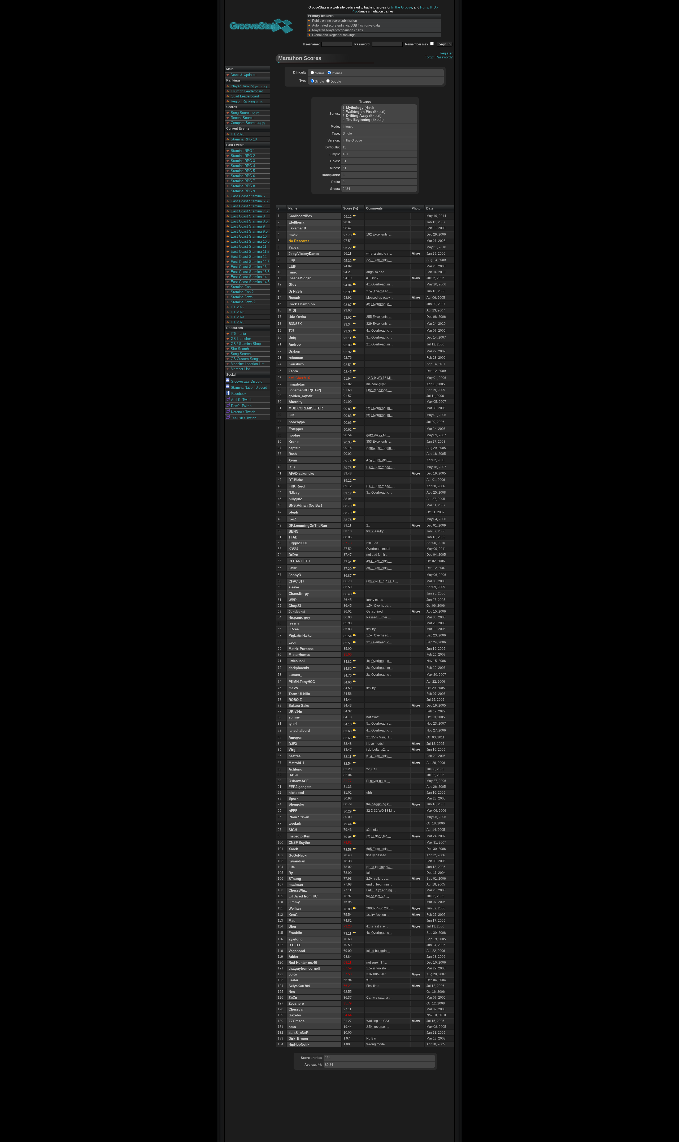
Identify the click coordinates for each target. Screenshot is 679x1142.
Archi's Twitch (241, 400)
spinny (294, 717)
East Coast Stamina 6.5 (249, 201)
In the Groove (401, 7)
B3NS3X (295, 324)
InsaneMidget (300, 278)
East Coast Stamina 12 (249, 257)
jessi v (294, 623)
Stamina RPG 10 (244, 139)
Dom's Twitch (241, 406)
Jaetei (293, 980)
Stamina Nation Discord (249, 388)
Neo (292, 992)
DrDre (293, 555)
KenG (293, 915)
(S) (261, 86)
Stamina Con (241, 287)
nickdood (296, 793)
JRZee (294, 629)
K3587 (293, 549)
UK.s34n (295, 711)
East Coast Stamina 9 (248, 226)
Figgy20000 (298, 543)
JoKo (293, 974)
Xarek (293, 849)
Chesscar (296, 1009)
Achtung (295, 769)
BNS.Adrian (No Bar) (305, 505)
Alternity (295, 402)
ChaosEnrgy (299, 594)
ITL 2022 (237, 307)
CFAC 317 (296, 581)
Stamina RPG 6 (243, 176)
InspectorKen (299, 836)
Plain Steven (299, 817)
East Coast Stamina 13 (249, 267)
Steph (293, 512)
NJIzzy (294, 493)
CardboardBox (300, 216)
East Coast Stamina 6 (248, 196)
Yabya (293, 247)
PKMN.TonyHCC (302, 682)
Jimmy (294, 902)
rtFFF (293, 811)
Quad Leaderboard (245, 96)
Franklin (295, 933)
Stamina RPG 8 (243, 186)
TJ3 (291, 331)
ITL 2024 (237, 317)
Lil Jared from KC (303, 896)
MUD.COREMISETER (306, 408)
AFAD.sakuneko (301, 474)
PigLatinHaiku (300, 636)
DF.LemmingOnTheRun (308, 526)
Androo (295, 345)
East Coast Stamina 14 (249, 277)
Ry (291, 873)
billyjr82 (295, 499)
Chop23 (295, 606)
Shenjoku (296, 804)
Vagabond (297, 951)
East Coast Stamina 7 (248, 206)
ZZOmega (296, 1021)
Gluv (292, 284)
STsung (295, 879)
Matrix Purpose (301, 649)
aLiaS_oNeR (298, 1033)
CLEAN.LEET (299, 561)
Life (292, 867)
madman (296, 885)
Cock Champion (302, 304)
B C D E (295, 945)
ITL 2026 (237, 134)
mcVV (293, 688)
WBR (293, 600)
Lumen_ (295, 675)
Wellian (295, 908)
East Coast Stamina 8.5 (249, 221)
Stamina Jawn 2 (243, 302)
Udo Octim (297, 317)
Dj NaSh (295, 291)
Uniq (292, 338)
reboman (296, 358)
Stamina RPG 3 (243, 161)
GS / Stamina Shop (246, 344)
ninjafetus (297, 384)
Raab (293, 454)
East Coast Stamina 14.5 (250, 282)
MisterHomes (299, 655)
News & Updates (243, 75)
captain (295, 448)
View (416, 254)
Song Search (241, 354)
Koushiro (296, 364)
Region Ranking (243, 101)
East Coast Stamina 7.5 (249, 211)
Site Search (240, 349)
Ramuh (294, 298)
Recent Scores (242, 118)
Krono (294, 442)
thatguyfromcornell (304, 968)
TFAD (293, 537)
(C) (265, 86)
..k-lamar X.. (298, 228)
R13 (292, 467)
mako (293, 235)
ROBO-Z (295, 700)
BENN (293, 531)
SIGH (293, 830)
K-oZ (292, 519)
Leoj (292, 642)
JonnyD (295, 575)
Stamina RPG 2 (243, 156)
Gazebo (295, 1015)
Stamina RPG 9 (243, 191)
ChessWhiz (298, 890)
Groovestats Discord (246, 381)
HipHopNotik (299, 1044)
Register (446, 53)
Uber (292, 927)
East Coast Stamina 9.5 (249, 231)
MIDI (292, 311)
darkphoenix (299, 668)
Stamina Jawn (242, 297)
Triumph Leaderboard (247, 91)
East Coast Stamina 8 (248, 216)
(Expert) (365, 112)
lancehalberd (299, 731)
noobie (294, 435)
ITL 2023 (237, 312)
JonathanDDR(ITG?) (305, 390)
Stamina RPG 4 (243, 166)
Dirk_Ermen (298, 1039)
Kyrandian (297, 861)
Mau (292, 921)
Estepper (296, 429)
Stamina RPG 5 (243, 171)
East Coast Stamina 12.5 (250, 262)
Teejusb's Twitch (243, 418)
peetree (295, 756)
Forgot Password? (438, 57)
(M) (257, 86)
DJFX (293, 744)
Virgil (293, 750)
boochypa (297, 422)
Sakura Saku (299, 706)
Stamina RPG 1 (243, 151)
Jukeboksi (297, 612)
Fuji (292, 260)
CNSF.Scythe (299, 843)
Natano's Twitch (243, 412)
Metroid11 (296, 763)
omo (292, 1027)
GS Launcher (241, 339)
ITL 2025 (237, 322)
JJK (292, 415)
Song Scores (241, 113)
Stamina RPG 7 (243, 181)
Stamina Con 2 (242, 292)
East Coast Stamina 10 (249, 236)
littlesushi (297, 661)
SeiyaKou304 (299, 986)
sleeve (294, 587)
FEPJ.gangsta (300, 787)
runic (293, 272)
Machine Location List (247, 364)
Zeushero (296, 1004)
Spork (293, 799)
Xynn (293, 460)
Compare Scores (243, 123)
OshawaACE (299, 781)
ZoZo (293, 998)
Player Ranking (242, 86)
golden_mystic (301, 396)
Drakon (294, 351)
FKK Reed (297, 486)
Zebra (293, 371)
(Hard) (360, 108)
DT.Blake (296, 480)
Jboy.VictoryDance (304, 254)
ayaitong (296, 939)
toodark (295, 824)
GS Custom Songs (245, 359)
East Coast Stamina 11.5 (250, 252)
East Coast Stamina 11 (248, 247)
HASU (293, 775)
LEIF (292, 266)
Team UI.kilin (299, 694)
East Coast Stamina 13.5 (250, 272)
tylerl (293, 724)
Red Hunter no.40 (303, 963)
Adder (293, 957)
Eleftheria (296, 222)
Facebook (238, 394)
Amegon (295, 737)
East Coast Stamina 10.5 (250, 241)
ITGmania (238, 334)
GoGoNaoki (298, 855)
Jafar (293, 568)
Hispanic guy (299, 617)
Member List (240, 369)
